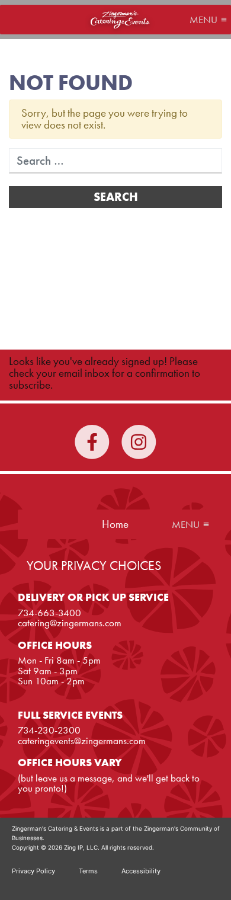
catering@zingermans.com (69, 622)
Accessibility (141, 871)
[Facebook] (92, 453)
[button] (203, 19)
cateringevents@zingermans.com (82, 740)
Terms (88, 871)
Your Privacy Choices (94, 566)
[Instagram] (139, 453)
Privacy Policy (33, 871)
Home (120, 19)
